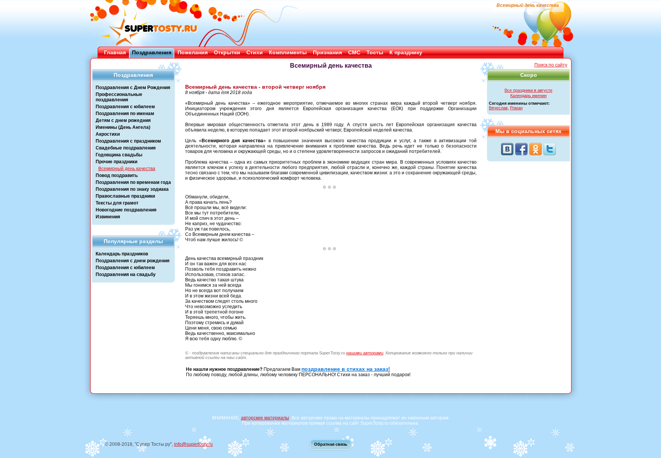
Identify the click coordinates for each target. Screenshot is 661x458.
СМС (354, 52)
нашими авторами (364, 353)
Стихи (254, 52)
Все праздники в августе (528, 90)
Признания (327, 52)
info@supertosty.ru (193, 444)
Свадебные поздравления (126, 148)
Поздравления (151, 52)
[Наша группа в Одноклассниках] (535, 149)
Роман (516, 108)
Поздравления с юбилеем (125, 106)
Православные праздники (125, 196)
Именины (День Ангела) (123, 127)
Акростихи (108, 134)
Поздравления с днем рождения (132, 260)
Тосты (374, 52)
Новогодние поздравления (126, 210)
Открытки (227, 52)
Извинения (108, 216)
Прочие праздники (116, 161)
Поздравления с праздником (128, 141)
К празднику (405, 52)
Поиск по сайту (550, 65)
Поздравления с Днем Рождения (133, 87)
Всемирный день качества (126, 168)
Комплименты (288, 52)
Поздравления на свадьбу (126, 274)
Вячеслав (498, 108)
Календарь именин (528, 95)
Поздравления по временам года (133, 182)
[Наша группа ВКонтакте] (507, 149)
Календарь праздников (122, 254)
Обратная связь (330, 444)
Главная (115, 52)
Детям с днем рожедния (123, 120)
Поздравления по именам (125, 113)
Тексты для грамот (117, 203)
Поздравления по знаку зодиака (132, 189)
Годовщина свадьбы (119, 155)
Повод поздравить (117, 175)
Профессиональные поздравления (119, 97)
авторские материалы (265, 418)
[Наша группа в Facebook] (521, 149)
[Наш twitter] (550, 149)
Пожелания (192, 52)
